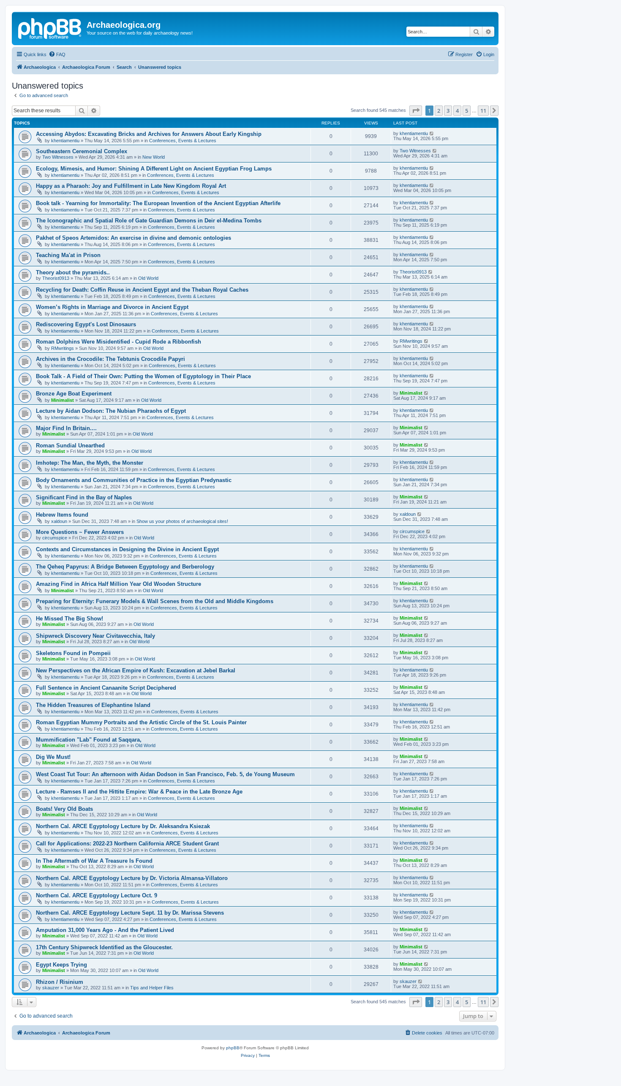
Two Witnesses (58, 157)
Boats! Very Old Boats (64, 809)
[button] (415, 111)
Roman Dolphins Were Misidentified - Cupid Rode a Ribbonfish (118, 342)
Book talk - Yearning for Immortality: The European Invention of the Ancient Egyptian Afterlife (158, 203)
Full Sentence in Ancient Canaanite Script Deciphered (106, 688)
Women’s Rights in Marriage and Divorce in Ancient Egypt (112, 307)
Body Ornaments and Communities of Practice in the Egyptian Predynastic (134, 480)
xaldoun (59, 521)
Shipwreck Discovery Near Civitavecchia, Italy (95, 636)
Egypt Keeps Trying (61, 964)
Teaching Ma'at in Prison (68, 255)
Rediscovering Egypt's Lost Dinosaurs (86, 324)
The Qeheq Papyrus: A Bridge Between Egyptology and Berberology (125, 566)
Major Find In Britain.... (66, 428)
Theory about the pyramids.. (73, 272)
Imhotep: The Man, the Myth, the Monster (89, 463)
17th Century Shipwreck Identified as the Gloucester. (104, 947)
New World (153, 157)
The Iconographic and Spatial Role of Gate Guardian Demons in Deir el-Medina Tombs (148, 220)
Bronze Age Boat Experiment (74, 393)
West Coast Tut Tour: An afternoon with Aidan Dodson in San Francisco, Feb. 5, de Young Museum (165, 774)
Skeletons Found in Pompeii (73, 653)
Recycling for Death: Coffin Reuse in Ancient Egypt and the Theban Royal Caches (142, 290)
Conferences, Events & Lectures (182, 140)
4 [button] (457, 110)
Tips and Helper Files (152, 987)
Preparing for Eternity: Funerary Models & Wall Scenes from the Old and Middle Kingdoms (154, 601)
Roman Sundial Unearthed (70, 445)
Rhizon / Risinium (59, 982)
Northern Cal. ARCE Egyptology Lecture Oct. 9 (96, 895)
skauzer (50, 987)
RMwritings (62, 348)
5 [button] (466, 110)
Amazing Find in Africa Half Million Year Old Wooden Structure (118, 584)
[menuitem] (57, 54)
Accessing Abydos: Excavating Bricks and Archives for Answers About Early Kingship (148, 134)
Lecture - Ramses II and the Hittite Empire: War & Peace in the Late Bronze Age (139, 791)
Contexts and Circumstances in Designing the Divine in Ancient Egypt (127, 549)
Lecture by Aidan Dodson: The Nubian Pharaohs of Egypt (111, 411)
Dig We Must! (53, 757)
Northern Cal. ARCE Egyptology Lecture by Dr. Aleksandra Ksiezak (123, 826)
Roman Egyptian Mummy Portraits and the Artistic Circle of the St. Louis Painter (141, 722)
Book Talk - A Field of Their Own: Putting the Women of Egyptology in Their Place (143, 376)
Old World (148, 278)
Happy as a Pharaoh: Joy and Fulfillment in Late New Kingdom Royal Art (131, 186)
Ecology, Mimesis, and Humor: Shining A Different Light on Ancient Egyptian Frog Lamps (154, 168)
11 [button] (483, 110)
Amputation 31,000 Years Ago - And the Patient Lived (105, 930)
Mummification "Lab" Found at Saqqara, (89, 740)
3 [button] (448, 110)
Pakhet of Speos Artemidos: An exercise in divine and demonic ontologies (133, 238)
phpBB (233, 1047)
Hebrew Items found (62, 515)
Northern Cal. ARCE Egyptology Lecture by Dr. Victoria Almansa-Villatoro (132, 878)
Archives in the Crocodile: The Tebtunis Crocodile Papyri (110, 359)
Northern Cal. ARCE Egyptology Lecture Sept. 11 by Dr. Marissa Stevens (130, 913)
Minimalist (62, 400)
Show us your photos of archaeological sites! (182, 521)
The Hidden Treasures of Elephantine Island (93, 705)
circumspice (54, 537)
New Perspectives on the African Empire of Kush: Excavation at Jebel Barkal (135, 670)
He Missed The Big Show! (69, 618)
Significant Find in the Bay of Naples (84, 497)
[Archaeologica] (50, 27)
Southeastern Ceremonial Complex (81, 151)
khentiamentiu (65, 140)
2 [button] (438, 110)
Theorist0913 (55, 278)
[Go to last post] (432, 133)
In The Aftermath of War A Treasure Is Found (94, 861)
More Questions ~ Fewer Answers (80, 532)
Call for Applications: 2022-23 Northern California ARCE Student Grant (127, 843)
